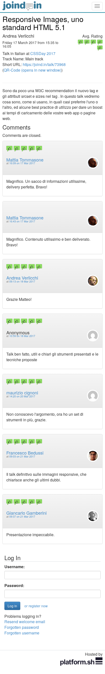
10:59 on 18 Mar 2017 (22, 336)
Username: (14, 566)
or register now (36, 605)
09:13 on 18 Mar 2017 (22, 281)
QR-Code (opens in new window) (32, 70)
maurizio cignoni (22, 392)
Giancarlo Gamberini (26, 513)
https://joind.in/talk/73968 (44, 64)
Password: (14, 585)
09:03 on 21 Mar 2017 (22, 456)
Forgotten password (21, 627)
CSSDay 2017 (42, 53)
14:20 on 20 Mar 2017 (22, 396)
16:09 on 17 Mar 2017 (22, 163)
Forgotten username (21, 633)
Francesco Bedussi (24, 452)
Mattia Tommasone (24, 159)
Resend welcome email (24, 621)
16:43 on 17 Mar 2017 (22, 221)
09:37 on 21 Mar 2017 (22, 516)
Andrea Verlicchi (22, 277)
